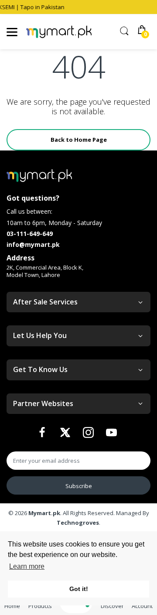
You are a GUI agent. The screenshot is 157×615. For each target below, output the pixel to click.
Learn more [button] (26, 566)
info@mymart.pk (33, 244)
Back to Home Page (79, 140)
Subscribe (78, 486)
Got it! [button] (78, 588)
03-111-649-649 (30, 233)
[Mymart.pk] (59, 32)
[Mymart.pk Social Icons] (43, 435)
